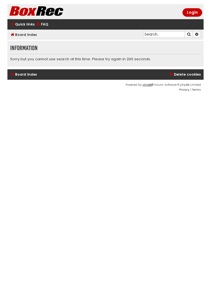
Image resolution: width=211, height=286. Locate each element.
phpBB (147, 85)
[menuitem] (42, 24)
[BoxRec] (50, 11)
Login (192, 12)
